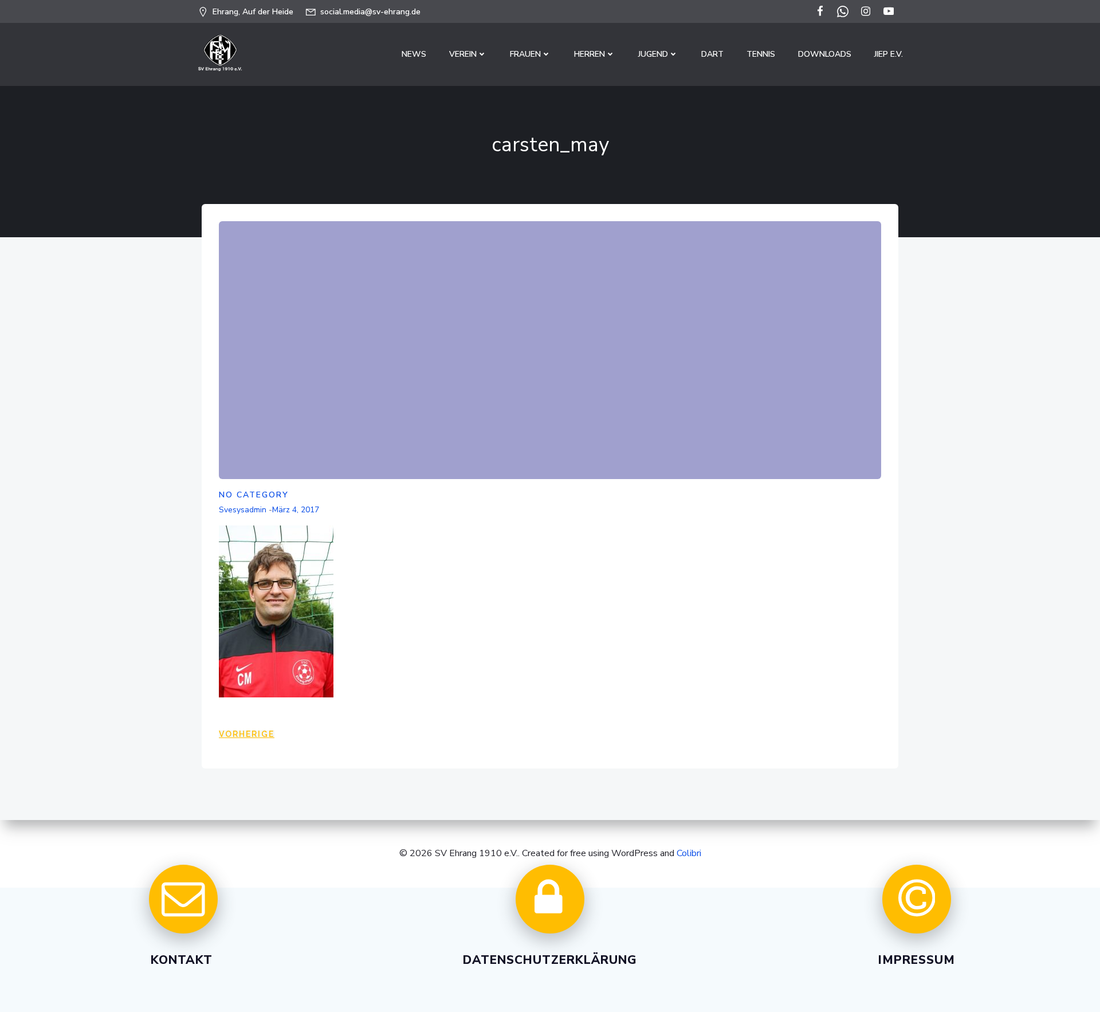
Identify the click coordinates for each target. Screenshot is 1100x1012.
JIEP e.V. (888, 54)
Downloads (824, 54)
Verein (463, 54)
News (414, 54)
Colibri (689, 853)
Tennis (761, 54)
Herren (589, 54)
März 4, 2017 (295, 509)
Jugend (653, 54)
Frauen (525, 54)
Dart (712, 54)
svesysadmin (242, 509)
